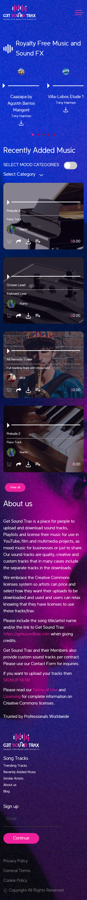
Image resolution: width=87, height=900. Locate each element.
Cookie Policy (15, 880)
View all (15, 487)
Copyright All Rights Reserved (36, 890)
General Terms (16, 871)
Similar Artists (13, 778)
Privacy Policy (15, 861)
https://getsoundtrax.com (26, 634)
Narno (23, 229)
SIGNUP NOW (16, 680)
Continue (21, 838)
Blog (6, 791)
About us (10, 785)
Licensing (12, 697)
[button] (32, 134)
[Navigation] (81, 12)
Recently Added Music (19, 772)
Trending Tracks (15, 766)
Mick (22, 377)
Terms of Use (45, 690)
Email (11, 819)
